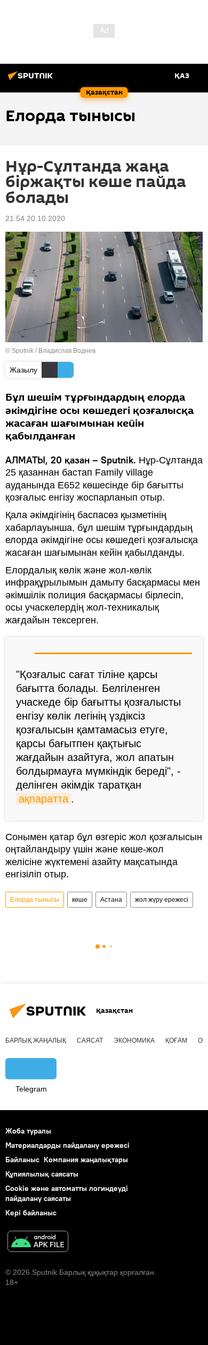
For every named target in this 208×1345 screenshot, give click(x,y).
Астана (111, 899)
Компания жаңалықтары (86, 1159)
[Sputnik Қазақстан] (32, 79)
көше (79, 899)
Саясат (90, 1040)
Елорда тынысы (34, 899)
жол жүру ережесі (161, 899)
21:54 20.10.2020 (35, 218)
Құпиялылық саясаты (41, 1174)
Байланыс (22, 1159)
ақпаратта (43, 799)
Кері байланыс (31, 1212)
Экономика (134, 1040)
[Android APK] (38, 1243)
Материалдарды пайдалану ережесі (67, 1145)
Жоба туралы (28, 1131)
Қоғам (176, 1040)
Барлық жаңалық (35, 1040)
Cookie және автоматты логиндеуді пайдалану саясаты (66, 1193)
